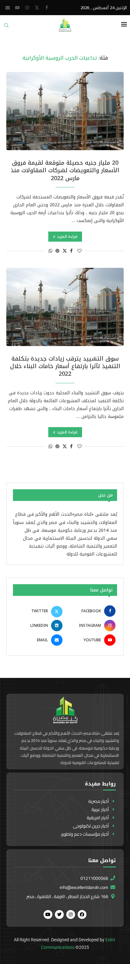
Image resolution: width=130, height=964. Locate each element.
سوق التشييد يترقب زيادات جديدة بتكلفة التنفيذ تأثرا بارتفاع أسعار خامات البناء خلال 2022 (65, 366)
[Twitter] (36, 7)
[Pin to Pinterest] (57, 251)
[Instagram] (27, 7)
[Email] (7, 7)
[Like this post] (79, 251)
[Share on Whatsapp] (50, 251)
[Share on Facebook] (71, 251)
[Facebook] (46, 7)
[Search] (6, 27)
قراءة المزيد (67, 236)
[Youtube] (17, 7)
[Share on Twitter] (64, 251)
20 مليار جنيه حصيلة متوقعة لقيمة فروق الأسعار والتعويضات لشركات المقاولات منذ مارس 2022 (65, 170)
